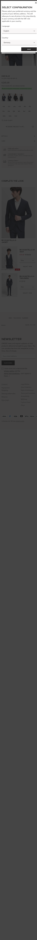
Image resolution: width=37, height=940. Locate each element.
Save (29, 49)
